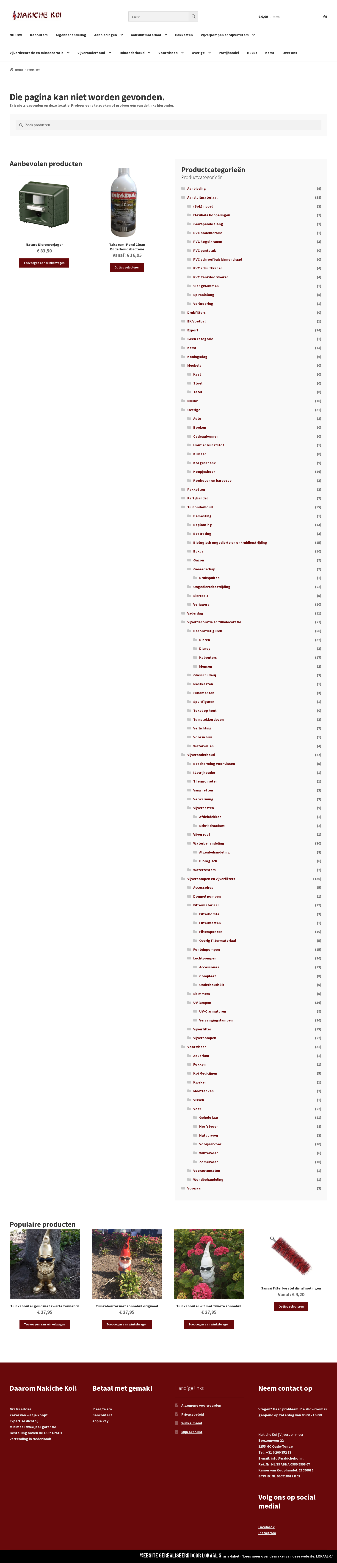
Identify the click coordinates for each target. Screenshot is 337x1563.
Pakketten (184, 35)
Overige (198, 52)
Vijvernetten (203, 807)
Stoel (197, 383)
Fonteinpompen (206, 949)
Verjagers (201, 604)
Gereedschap (204, 569)
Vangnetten (203, 790)
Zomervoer (208, 1161)
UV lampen (202, 1002)
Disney (204, 648)
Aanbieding (196, 188)
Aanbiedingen (105, 35)
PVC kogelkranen (207, 241)
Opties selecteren (127, 267)
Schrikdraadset (212, 825)
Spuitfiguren (203, 701)
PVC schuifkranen (208, 268)
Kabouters (39, 35)
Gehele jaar (208, 1117)
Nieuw (192, 400)
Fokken (199, 1064)
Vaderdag (195, 613)
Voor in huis (203, 737)
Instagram (267, 1532)
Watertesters (204, 869)
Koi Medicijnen (205, 1073)
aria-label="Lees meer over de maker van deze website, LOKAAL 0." (277, 1556)
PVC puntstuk (204, 250)
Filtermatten (210, 923)
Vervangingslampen (216, 1020)
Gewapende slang (208, 224)
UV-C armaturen (212, 1011)
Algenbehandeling (71, 35)
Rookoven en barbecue (212, 480)
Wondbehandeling (208, 1179)
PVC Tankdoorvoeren (211, 277)
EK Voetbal (196, 321)
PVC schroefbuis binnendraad (217, 259)
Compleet (207, 976)
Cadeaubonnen (205, 436)
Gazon (198, 560)
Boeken (199, 427)
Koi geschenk (204, 463)
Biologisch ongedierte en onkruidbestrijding (230, 542)
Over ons (289, 52)
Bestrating (202, 533)
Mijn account (191, 1432)
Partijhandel (229, 52)
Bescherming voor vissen (214, 763)
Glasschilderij (204, 675)
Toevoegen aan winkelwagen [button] (44, 263)
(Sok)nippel (203, 206)
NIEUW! (16, 35)
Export (192, 330)
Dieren (204, 639)
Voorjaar (194, 1188)
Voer (197, 1108)
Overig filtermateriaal (217, 940)
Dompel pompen (207, 896)
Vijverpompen (204, 1037)
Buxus (252, 52)
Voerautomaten (206, 1170)
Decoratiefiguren (207, 630)
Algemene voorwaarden (201, 1405)
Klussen (200, 454)
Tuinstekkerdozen (208, 719)
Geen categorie (200, 338)
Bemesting (202, 516)
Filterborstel (210, 914)
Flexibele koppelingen (211, 215)
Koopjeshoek (204, 471)
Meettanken (203, 1091)
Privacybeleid (192, 1414)
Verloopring (203, 303)
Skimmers (201, 993)
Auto (197, 418)
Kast (197, 374)
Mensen (205, 666)
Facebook (266, 1527)
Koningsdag (197, 356)
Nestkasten (203, 684)
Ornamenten (203, 693)
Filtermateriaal (206, 905)
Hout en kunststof (208, 445)
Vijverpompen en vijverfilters (225, 35)
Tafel (197, 392)
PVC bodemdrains (208, 232)
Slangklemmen (206, 286)
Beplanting (202, 524)
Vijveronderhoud (91, 52)
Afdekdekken (210, 816)
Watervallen (203, 746)
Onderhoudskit (211, 984)
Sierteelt (200, 595)
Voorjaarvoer (210, 1144)
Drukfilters (196, 312)
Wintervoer (208, 1153)
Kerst (269, 52)
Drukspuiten (209, 577)
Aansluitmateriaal (146, 35)
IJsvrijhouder (204, 772)
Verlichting (202, 728)
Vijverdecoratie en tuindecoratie (37, 52)
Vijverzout (201, 834)
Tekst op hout (205, 710)
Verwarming (203, 799)
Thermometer (205, 781)
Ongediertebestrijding (211, 586)
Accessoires (203, 887)
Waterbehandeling (208, 843)
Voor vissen (168, 52)
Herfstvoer (208, 1126)
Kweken (200, 1082)
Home (19, 70)
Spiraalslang (203, 294)
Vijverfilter (202, 1029)
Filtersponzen (210, 931)
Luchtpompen (204, 958)
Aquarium (201, 1055)
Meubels (194, 365)
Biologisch (208, 861)
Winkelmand (191, 1423)
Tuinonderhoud (131, 52)
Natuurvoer (208, 1135)
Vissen (198, 1099)
